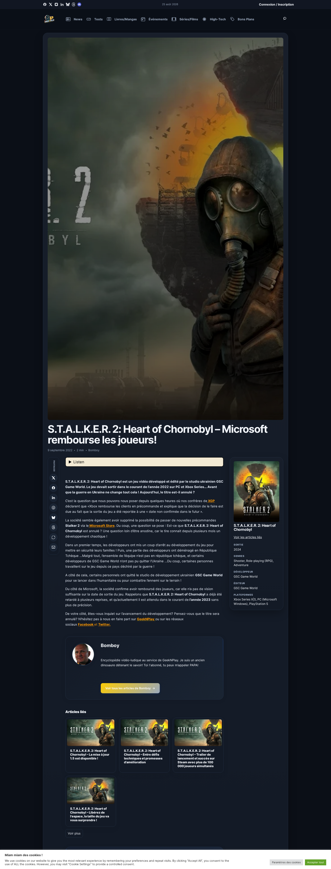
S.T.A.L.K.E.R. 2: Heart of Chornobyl (255, 527)
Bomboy (110, 645)
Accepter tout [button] (315, 862)
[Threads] (73, 4)
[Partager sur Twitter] (53, 478)
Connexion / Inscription (276, 4)
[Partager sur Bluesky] (53, 518)
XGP (211, 501)
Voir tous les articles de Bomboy (130, 688)
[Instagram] (56, 4)
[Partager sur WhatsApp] (53, 537)
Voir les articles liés (248, 537)
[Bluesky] (68, 4)
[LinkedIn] (62, 4)
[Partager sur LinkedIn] (53, 498)
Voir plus (74, 833)
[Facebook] (45, 4)
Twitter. (104, 624)
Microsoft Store (102, 526)
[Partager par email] (53, 547)
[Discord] (79, 4)
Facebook (86, 624)
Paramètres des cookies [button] (286, 862)
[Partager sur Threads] (53, 527)
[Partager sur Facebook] (53, 488)
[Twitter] (50, 4)
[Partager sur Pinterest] (53, 508)
